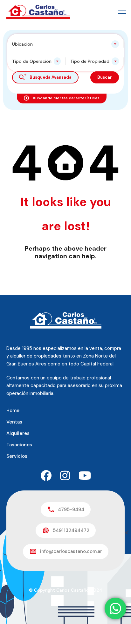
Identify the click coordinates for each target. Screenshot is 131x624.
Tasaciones (19, 445)
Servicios (16, 456)
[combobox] (65, 44)
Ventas (14, 422)
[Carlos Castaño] (38, 12)
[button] (122, 10)
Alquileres (18, 433)
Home (12, 410)
